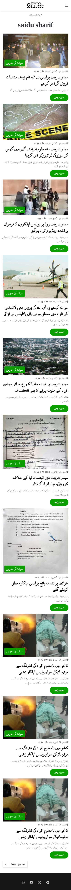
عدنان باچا (62, 71)
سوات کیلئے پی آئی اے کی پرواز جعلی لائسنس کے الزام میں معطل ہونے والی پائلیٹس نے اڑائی (36, 310)
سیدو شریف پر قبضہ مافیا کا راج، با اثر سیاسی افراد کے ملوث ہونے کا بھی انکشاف (35, 387)
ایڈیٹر (64, 302)
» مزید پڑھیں (59, 98)
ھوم (39, 15)
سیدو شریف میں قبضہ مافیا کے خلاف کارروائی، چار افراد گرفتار (40, 481)
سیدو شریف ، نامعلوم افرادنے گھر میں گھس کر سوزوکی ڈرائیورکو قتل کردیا (37, 152)
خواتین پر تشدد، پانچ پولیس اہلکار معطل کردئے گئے (40, 586)
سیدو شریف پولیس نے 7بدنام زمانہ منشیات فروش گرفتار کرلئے (37, 80)
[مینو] (66, 6)
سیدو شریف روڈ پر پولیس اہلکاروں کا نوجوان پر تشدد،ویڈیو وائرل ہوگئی (36, 227)
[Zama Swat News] (35, 5)
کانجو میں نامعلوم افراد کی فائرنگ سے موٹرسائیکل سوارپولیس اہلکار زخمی (42, 669)
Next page (18, 864)
